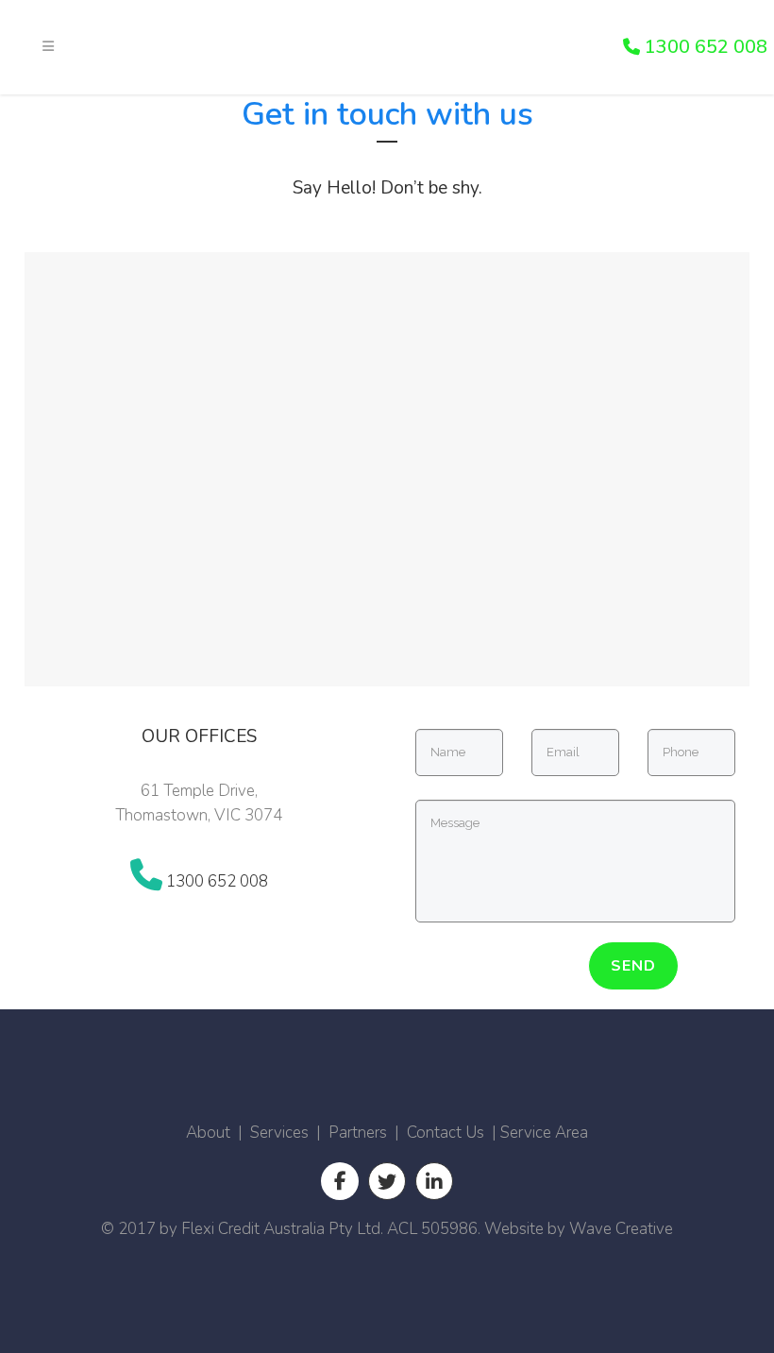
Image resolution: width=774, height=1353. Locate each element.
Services (279, 1132)
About (208, 1132)
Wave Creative (621, 1229)
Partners (357, 1132)
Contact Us (445, 1132)
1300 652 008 (703, 46)
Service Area (544, 1132)
